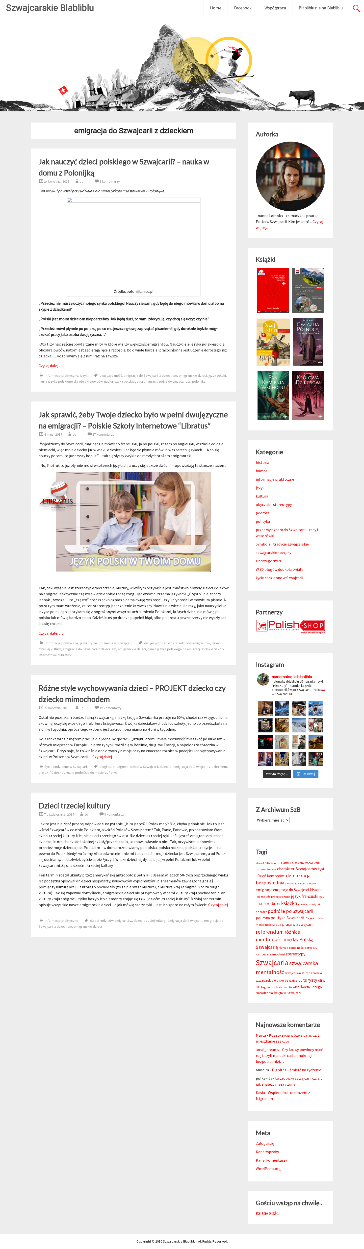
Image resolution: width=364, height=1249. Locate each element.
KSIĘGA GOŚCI (268, 1213)
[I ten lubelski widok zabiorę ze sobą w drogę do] (316, 742)
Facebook (243, 8)
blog (294, 863)
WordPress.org (268, 1168)
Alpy (267, 863)
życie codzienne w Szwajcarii (110, 643)
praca (276, 924)
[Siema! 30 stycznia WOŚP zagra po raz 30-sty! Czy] (316, 725)
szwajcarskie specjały (273, 552)
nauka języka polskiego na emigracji (130, 381)
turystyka (312, 980)
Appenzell (277, 863)
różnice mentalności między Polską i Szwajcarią (285, 939)
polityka (263, 521)
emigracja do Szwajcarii (184, 920)
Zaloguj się (265, 1143)
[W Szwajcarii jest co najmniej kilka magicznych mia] (282, 742)
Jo (81, 181)
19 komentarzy (111, 708)
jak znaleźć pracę (267, 897)
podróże (263, 512)
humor (261, 470)
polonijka (199, 381)
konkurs (272, 903)
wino (296, 987)
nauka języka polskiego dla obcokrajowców (71, 381)
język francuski (304, 896)
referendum (270, 931)
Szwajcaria (272, 962)
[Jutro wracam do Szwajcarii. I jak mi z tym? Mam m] (265, 759)
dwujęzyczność (111, 375)
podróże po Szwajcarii (290, 911)
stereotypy (295, 954)
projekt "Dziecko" (51, 772)
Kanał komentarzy (271, 1160)
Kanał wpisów (267, 1151)
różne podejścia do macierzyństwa (92, 772)
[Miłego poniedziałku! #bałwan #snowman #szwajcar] (299, 708)
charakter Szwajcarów (297, 869)
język (84, 375)
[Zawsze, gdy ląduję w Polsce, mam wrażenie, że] (299, 759)
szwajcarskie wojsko (270, 980)
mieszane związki (309, 904)
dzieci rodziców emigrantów (189, 643)
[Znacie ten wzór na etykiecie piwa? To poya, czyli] (265, 708)
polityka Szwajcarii (287, 918)
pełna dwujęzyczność (174, 381)
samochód (277, 954)
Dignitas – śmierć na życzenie (296, 1069)
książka (289, 903)
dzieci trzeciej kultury (150, 920)
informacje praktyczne (61, 375)
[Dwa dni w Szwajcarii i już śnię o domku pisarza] (299, 742)
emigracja (264, 889)
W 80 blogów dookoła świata (280, 569)
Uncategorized (268, 560)
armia (287, 863)
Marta (261, 1035)
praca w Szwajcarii (297, 924)
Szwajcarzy (293, 980)
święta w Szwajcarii (287, 993)
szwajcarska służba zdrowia (303, 973)
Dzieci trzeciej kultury (74, 805)
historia (262, 462)
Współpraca (275, 8)
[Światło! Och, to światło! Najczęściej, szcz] (282, 708)
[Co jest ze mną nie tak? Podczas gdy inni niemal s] (299, 725)
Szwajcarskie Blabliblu (50, 8)
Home (215, 8)
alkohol (260, 863)
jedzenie (284, 897)
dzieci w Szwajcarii (144, 766)
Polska (309, 918)
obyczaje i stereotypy (274, 504)
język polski (217, 375)
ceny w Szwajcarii (309, 863)
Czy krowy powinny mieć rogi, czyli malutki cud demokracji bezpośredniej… (289, 1055)
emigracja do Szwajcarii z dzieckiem (150, 375)
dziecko (166, 766)
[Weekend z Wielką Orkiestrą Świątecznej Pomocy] (265, 725)
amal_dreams (267, 1049)
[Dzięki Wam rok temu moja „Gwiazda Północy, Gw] (265, 742)
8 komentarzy (114, 814)
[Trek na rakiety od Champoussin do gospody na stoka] (316, 708)
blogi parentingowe (114, 766)
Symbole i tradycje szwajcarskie (282, 544)
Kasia (260, 1092)
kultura (262, 496)
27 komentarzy (103, 434)
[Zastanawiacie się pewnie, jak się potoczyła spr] (282, 725)
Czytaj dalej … (51, 365)
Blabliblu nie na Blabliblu (321, 8)
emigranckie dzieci (193, 375)
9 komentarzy (110, 181)
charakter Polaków (266, 869)
